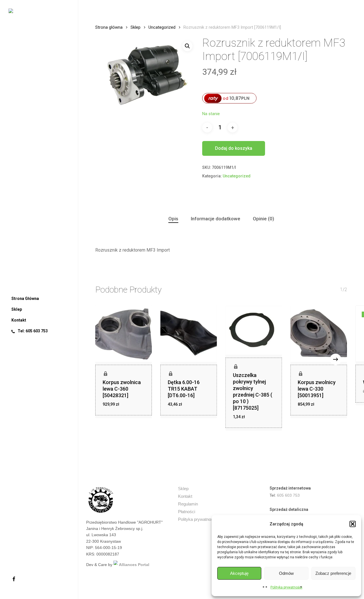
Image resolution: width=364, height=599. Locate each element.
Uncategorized (161, 27)
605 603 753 (288, 495)
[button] (352, 524)
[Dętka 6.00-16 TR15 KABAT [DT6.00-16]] (188, 333)
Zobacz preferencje (333, 573)
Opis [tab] (173, 218)
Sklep (135, 27)
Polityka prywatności (286, 587)
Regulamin (188, 503)
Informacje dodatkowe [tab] (215, 218)
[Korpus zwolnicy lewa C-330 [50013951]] (318, 333)
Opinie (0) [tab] (263, 218)
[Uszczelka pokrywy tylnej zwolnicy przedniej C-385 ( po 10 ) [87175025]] (254, 330)
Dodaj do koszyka (233, 148)
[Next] (335, 359)
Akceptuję (239, 573)
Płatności (186, 511)
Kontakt (185, 496)
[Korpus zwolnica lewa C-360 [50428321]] (123, 333)
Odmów (286, 573)
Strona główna (109, 27)
